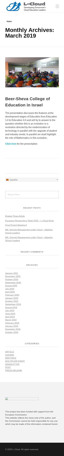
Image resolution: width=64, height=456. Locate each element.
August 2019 (11, 307)
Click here (11, 144)
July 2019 (9, 310)
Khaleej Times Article (15, 216)
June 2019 (10, 313)
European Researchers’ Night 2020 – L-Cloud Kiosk (29, 220)
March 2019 (11, 320)
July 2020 (9, 289)
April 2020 (10, 292)
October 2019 (11, 301)
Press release (13, 370)
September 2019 (13, 304)
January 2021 (11, 273)
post (8, 367)
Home (9, 21)
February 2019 (12, 323)
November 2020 (12, 276)
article (9, 352)
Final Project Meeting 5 (16, 225)
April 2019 (10, 317)
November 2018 (12, 329)
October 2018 (11, 332)
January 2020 (11, 298)
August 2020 (11, 285)
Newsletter (12, 364)
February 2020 (12, 295)
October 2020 (11, 279)
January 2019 (11, 326)
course (9, 355)
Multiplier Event (15, 361)
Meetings (10, 358)
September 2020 (13, 282)
